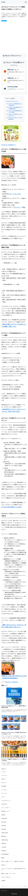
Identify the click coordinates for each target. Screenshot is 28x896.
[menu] (26, 2)
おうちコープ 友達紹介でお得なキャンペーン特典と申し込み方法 (14, 759)
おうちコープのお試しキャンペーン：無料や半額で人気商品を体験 (13, 706)
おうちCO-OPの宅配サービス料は (11, 507)
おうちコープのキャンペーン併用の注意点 (15, 118)
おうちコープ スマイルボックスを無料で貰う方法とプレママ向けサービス (14, 733)
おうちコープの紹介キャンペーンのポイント (15, 114)
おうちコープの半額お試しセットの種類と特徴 (15, 107)
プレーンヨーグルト (15, 194)
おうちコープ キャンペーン (12, 101)
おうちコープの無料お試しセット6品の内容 (15, 104)
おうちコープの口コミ (11, 682)
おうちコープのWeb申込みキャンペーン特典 (15, 111)
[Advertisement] (14, 37)
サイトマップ (4, 890)
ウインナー (17, 207)
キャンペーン (4, 20)
